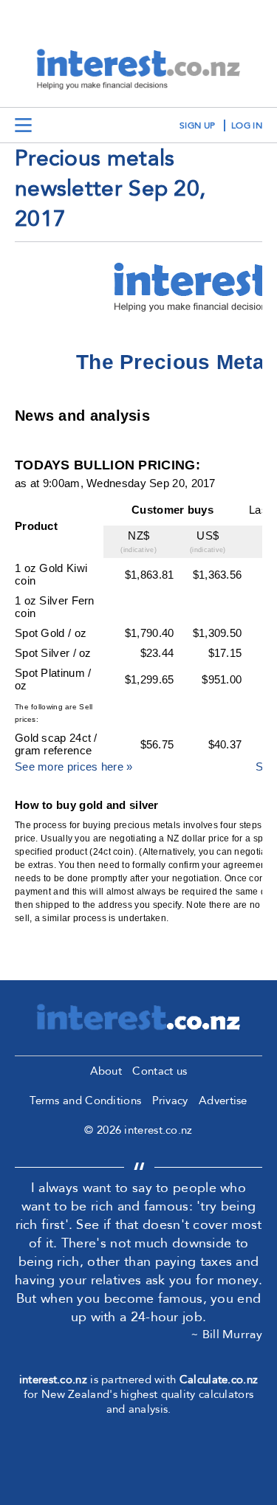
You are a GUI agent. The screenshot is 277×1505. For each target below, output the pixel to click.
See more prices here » (74, 766)
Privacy (170, 1100)
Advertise (223, 1100)
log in (246, 125)
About (106, 1071)
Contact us (159, 1071)
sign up (197, 125)
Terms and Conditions (85, 1100)
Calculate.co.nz (219, 1379)
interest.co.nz (53, 1379)
